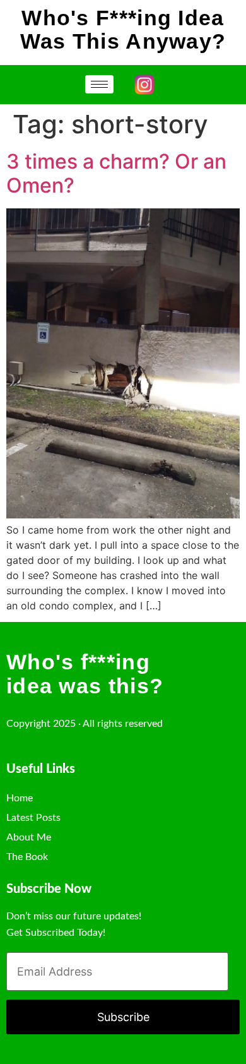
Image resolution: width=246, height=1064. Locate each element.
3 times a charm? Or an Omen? (116, 173)
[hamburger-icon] (99, 84)
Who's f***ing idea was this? (84, 673)
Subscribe (123, 1017)
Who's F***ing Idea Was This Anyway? (123, 29)
